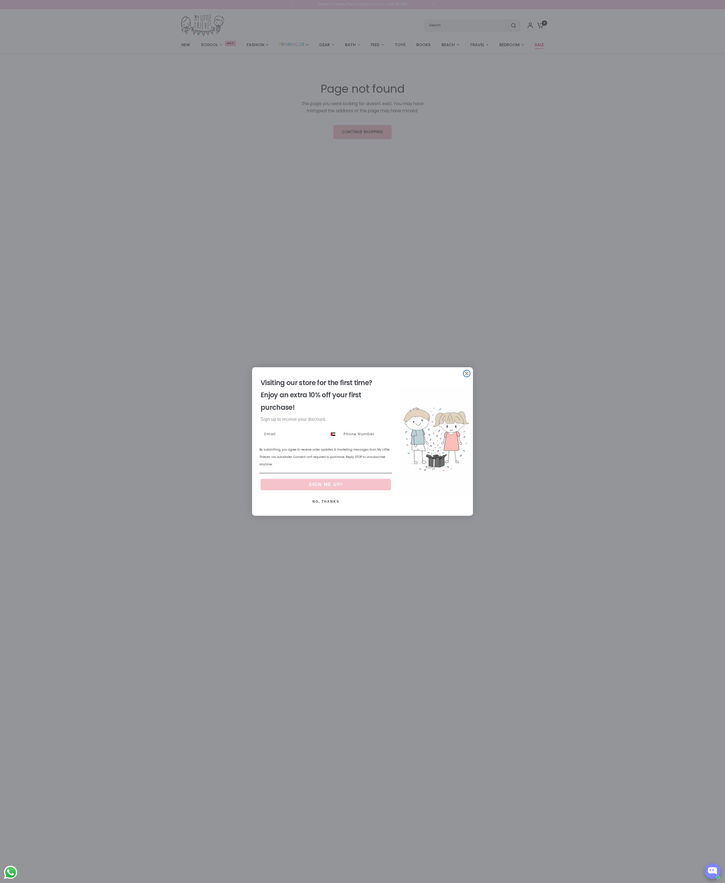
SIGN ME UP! (326, 484)
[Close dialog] (466, 373)
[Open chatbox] (712, 871)
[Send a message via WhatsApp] (10, 872)
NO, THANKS (325, 502)
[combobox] (334, 434)
